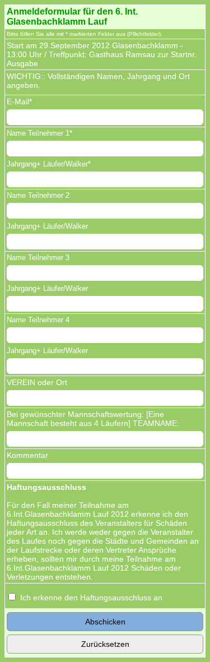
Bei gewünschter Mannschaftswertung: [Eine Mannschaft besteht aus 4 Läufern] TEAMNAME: (93, 419)
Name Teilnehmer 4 (38, 320)
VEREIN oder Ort (37, 382)
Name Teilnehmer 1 (38, 133)
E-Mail (18, 101)
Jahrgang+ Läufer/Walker (47, 164)
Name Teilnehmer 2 (38, 195)
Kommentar (27, 455)
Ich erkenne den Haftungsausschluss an (91, 597)
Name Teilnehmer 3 (38, 257)
